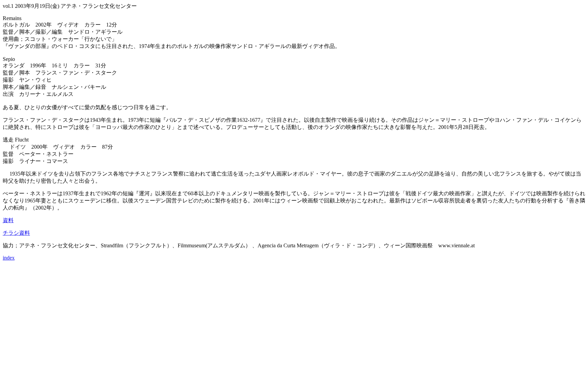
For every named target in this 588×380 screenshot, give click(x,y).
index (9, 258)
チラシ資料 (16, 233)
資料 (8, 220)
